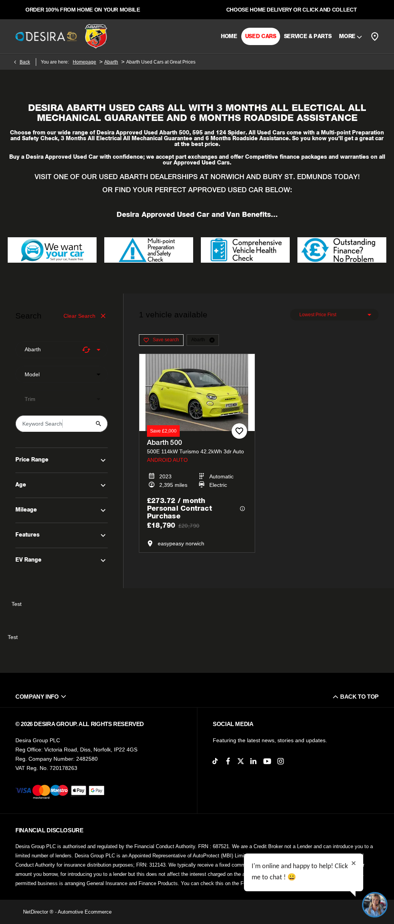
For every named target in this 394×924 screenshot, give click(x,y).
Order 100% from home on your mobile (82, 10)
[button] (86, 349)
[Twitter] (240, 761)
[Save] (239, 431)
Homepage (84, 62)
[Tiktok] (215, 761)
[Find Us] (374, 36)
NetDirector (36, 912)
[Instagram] (280, 761)
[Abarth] (96, 36)
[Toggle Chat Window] (374, 904)
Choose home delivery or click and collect (291, 10)
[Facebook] (228, 761)
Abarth (111, 62)
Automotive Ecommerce (85, 912)
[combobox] (61, 349)
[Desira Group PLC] (46, 36)
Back (25, 62)
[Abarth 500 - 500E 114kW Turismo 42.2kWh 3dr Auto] (197, 392)
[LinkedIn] (253, 761)
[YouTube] (267, 761)
